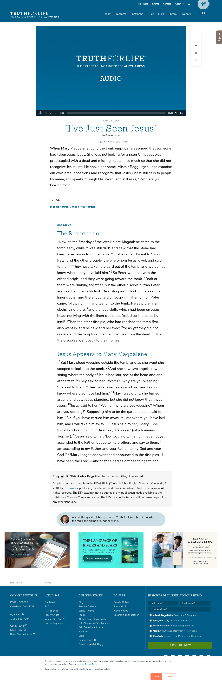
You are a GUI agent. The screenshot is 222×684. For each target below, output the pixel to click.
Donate (186, 14)
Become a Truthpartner (126, 615)
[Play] (50, 112)
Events (155, 3)
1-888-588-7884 (19, 618)
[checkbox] (179, 625)
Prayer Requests (54, 623)
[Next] (56, 112)
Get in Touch (17, 625)
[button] (111, 70)
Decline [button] (170, 676)
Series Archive (86, 610)
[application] (111, 113)
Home (48, 582)
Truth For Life (34, 14)
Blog (151, 14)
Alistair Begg (52, 610)
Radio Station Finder (21, 634)
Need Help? (17, 630)
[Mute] (176, 112)
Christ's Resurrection (82, 207)
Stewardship (120, 606)
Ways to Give (120, 610)
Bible (81, 635)
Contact (167, 3)
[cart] (190, 4)
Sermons (137, 14)
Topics (81, 615)
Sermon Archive (87, 606)
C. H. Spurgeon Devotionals (93, 623)
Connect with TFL (88, 640)
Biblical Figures (59, 207)
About (178, 3)
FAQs (48, 606)
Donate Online (121, 602)
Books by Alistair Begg (90, 644)
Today (107, 14)
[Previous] (45, 112)
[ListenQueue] (40, 112)
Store (173, 14)
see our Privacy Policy (87, 664)
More (161, 14)
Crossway (70, 488)
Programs (120, 14)
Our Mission (51, 602)
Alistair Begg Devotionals (92, 619)
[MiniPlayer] (181, 112)
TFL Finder (143, 3)
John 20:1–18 (106, 142)
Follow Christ (52, 615)
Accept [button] (156, 676)
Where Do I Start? (55, 619)
